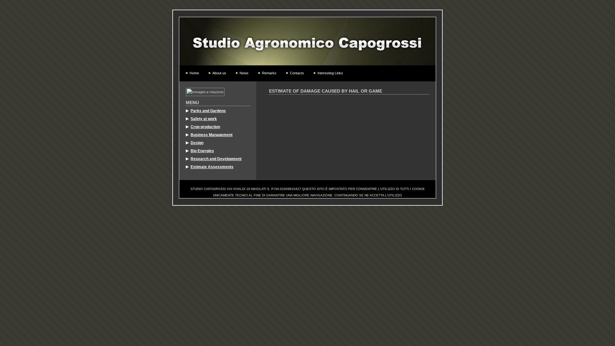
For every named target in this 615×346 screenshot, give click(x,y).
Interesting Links (330, 73)
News (244, 73)
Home (194, 73)
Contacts (297, 73)
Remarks (269, 73)
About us (219, 73)
